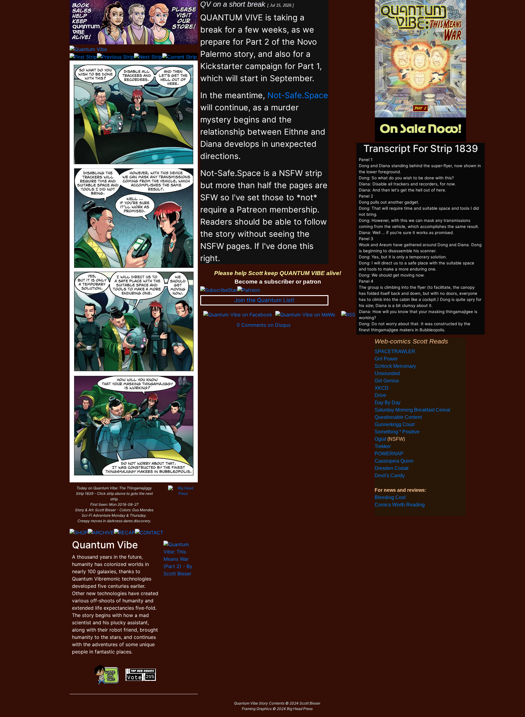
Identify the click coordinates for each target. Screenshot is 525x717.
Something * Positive (397, 431)
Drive (380, 395)
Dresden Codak (392, 468)
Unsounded (387, 373)
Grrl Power (386, 358)
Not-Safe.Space (297, 95)
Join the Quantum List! (264, 300)
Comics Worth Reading (400, 504)
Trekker (383, 446)
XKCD (382, 388)
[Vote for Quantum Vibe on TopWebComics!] (140, 674)
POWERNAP (389, 453)
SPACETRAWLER (395, 351)
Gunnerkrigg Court (394, 424)
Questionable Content (398, 417)
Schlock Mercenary (395, 366)
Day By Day (387, 402)
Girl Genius (387, 380)
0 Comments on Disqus (263, 325)
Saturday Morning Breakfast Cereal (412, 409)
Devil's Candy (390, 475)
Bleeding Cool (390, 497)
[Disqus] (277, 405)
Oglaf (381, 439)
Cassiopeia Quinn (394, 461)
